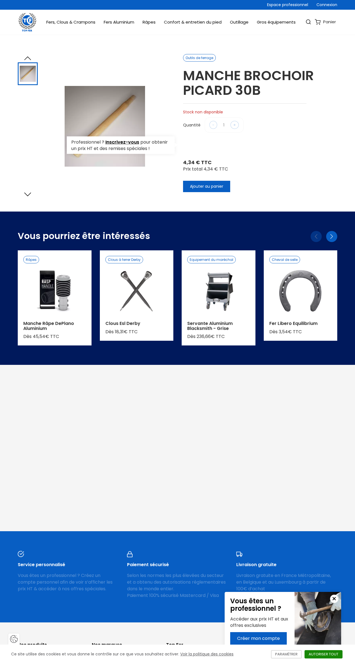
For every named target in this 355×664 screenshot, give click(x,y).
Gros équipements (276, 22)
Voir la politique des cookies (207, 654)
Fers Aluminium (119, 22)
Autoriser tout (326, 654)
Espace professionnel (287, 4)
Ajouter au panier (206, 186)
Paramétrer (288, 654)
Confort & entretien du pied (193, 22)
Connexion (326, 4)
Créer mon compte (258, 638)
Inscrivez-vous (122, 142)
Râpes (149, 22)
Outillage (239, 22)
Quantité (192, 125)
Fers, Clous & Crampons (70, 22)
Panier (329, 22)
